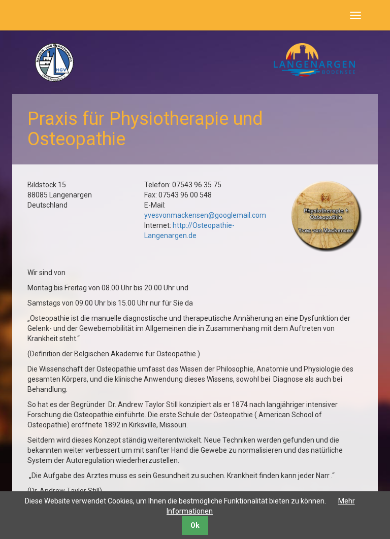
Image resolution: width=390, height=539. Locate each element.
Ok (195, 525)
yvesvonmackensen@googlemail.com (205, 215)
